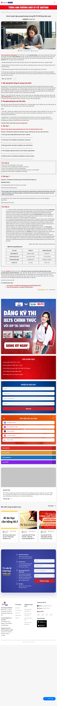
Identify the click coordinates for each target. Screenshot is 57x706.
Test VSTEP (5, 462)
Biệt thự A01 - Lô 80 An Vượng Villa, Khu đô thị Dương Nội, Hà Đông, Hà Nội (6, 612)
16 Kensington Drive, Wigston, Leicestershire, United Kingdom (6, 623)
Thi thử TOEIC (6, 452)
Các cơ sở (17, 613)
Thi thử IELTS (5, 448)
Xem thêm (51, 506)
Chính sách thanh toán (28, 619)
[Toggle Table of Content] (13, 79)
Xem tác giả (6, 498)
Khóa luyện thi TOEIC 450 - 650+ (12, 365)
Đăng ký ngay (44, 581)
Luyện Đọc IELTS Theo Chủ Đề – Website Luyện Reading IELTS (28, 536)
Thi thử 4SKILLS (6, 457)
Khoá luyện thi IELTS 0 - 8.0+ (11, 362)
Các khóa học (18, 610)
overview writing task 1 (21, 123)
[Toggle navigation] (54, 2)
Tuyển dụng (18, 615)
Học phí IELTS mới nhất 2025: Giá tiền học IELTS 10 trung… (47, 536)
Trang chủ (3, 12)
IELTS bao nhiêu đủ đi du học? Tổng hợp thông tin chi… (9, 536)
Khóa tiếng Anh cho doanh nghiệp (12, 374)
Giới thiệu (17, 608)
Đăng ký (28, 409)
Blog (8, 12)
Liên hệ (17, 618)
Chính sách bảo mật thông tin (27, 610)
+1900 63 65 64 (46, 608)
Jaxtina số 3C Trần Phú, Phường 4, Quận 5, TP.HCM (6, 633)
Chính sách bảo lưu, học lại (27, 614)
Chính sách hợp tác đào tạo (27, 623)
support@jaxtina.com (47, 605)
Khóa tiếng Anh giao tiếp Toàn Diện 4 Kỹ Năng (16, 368)
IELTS (11, 12)
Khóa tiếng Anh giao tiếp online (11, 371)
